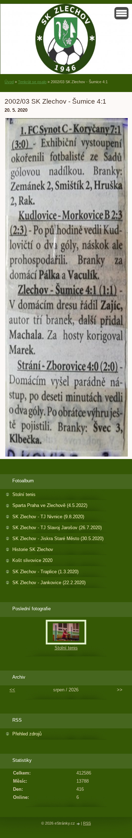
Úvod (9, 82)
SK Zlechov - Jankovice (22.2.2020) (49, 582)
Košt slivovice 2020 (32, 560)
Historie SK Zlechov (32, 549)
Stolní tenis (24, 494)
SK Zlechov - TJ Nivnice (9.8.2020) (48, 516)
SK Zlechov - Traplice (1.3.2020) (45, 571)
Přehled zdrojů (27, 733)
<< (12, 689)
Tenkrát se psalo (32, 82)
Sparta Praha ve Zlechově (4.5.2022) (49, 505)
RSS (87, 823)
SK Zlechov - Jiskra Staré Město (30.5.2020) (57, 538)
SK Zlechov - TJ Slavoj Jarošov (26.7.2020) (57, 527)
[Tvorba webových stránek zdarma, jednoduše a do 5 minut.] (78, 823)
